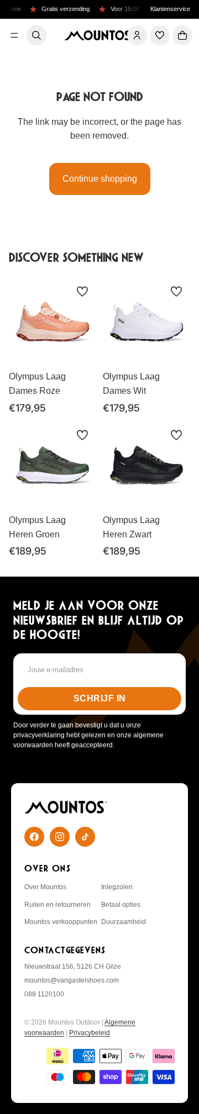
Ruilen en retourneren (57, 905)
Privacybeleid (89, 1033)
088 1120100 (44, 994)
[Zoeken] (36, 35)
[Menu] (14, 35)
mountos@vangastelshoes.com (71, 980)
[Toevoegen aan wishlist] (82, 291)
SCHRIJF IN (100, 698)
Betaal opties (120, 905)
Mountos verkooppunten (60, 922)
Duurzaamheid (123, 922)
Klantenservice (170, 9)
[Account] (137, 35)
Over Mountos (45, 887)
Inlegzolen (117, 887)
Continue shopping (99, 178)
